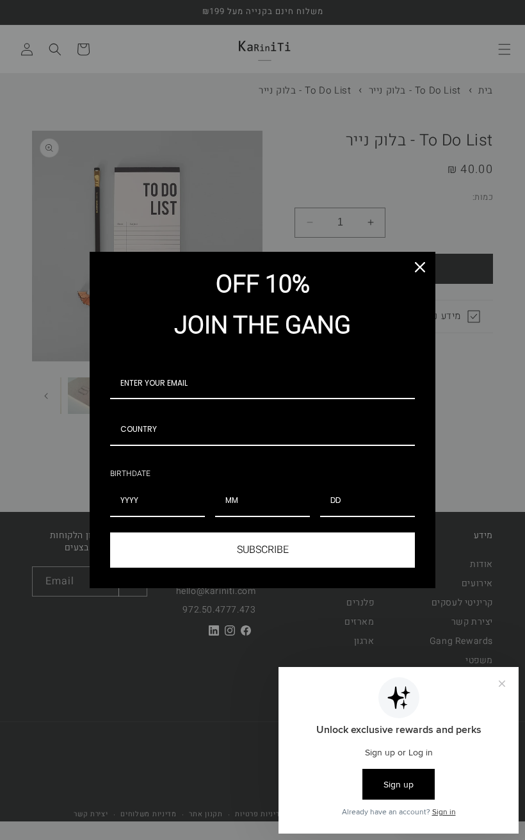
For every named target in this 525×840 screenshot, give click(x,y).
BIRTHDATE (130, 473)
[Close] (420, 267)
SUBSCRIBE (263, 549)
